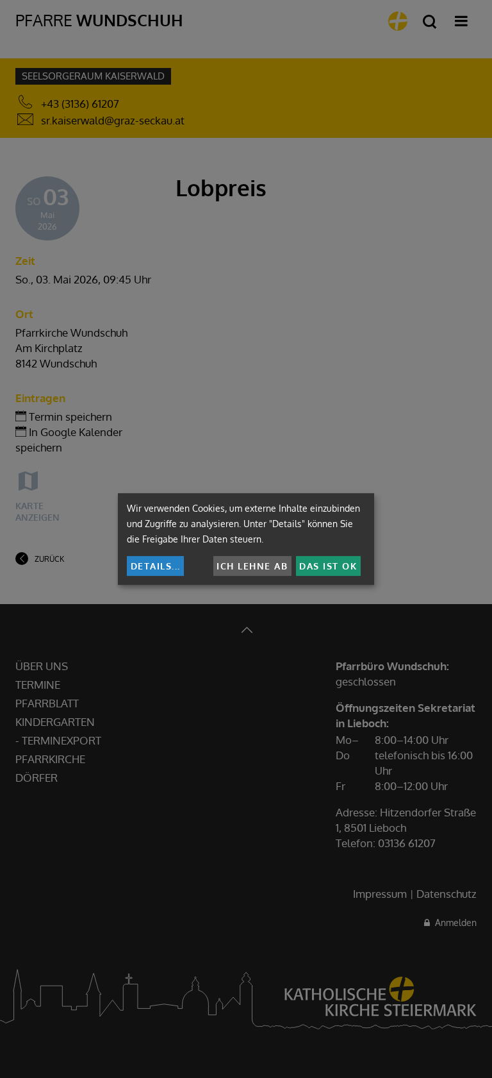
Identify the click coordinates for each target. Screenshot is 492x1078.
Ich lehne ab (252, 565)
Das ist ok (328, 565)
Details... (156, 565)
